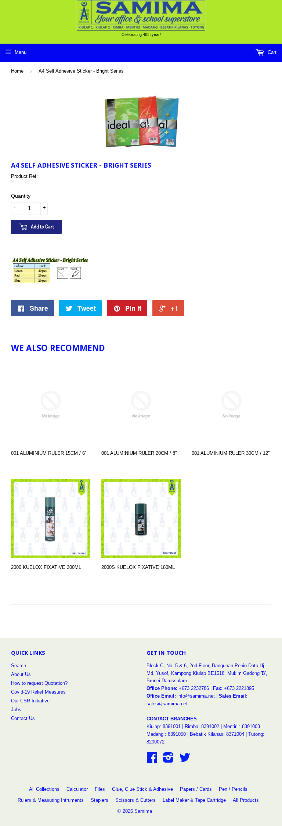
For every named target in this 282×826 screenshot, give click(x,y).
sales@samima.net (167, 703)
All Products (246, 800)
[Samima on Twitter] (184, 760)
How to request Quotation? (39, 683)
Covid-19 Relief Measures (38, 692)
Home (17, 71)
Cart (271, 52)
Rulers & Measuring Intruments (51, 800)
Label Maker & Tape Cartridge (194, 800)
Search (18, 665)
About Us (21, 674)
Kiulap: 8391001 (164, 726)
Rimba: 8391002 (202, 726)
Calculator (77, 789)
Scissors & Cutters (135, 800)
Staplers (99, 800)
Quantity (20, 196)
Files (100, 789)
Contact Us (23, 718)
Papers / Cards (196, 789)
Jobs (16, 709)
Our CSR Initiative (30, 700)
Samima (143, 811)
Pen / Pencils (233, 789)
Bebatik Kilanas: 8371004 (218, 734)
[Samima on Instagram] (168, 760)
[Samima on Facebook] (152, 760)
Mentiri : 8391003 (241, 726)
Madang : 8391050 (166, 734)
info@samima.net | (198, 696)
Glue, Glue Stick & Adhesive (142, 789)
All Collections (44, 789)
